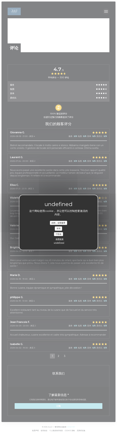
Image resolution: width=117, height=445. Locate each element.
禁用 (58, 228)
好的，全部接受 (58, 222)
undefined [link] (59, 242)
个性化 (58, 234)
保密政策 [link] (60, 239)
